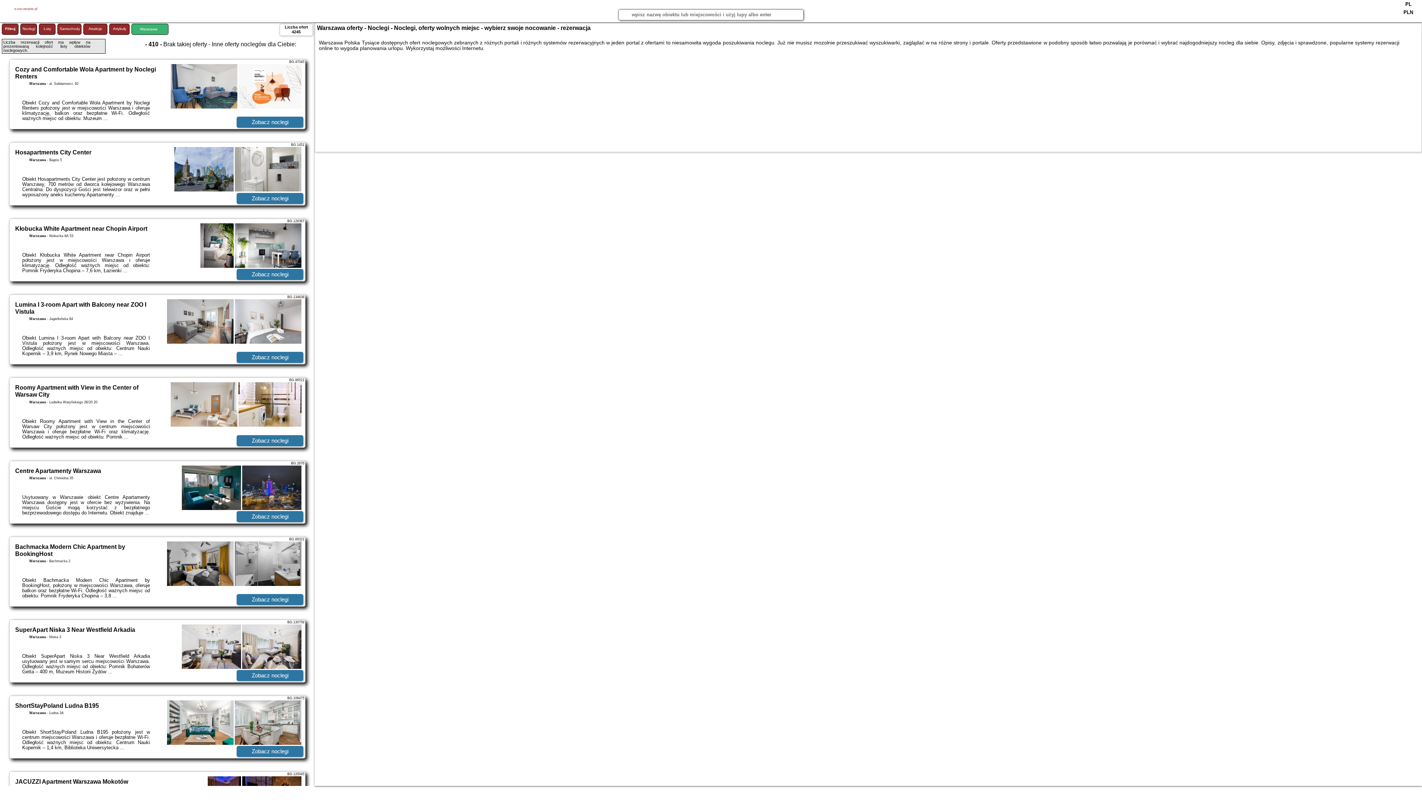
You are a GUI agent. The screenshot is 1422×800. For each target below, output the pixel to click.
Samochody (70, 29)
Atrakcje (95, 29)
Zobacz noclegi (270, 122)
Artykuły (119, 29)
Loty (47, 29)
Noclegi (29, 29)
